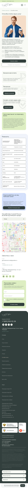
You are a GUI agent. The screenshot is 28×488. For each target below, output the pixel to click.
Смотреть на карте (5, 331)
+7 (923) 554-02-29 (7, 265)
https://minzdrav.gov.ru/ (12, 451)
